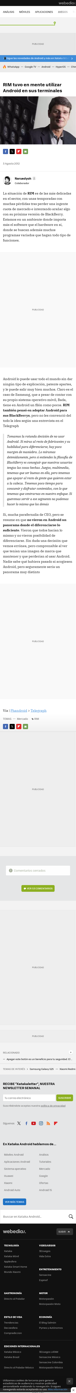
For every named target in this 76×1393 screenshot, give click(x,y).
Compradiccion (13, 1333)
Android (46, 66)
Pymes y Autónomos (51, 1327)
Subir (62, 1231)
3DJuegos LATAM (48, 1351)
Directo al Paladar (14, 1298)
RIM (36, 719)
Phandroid (19, 710)
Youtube (34, 1123)
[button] (25, 178)
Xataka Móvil (11, 1256)
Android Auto (12, 1190)
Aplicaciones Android (17, 1161)
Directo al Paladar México (19, 1367)
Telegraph (38, 710)
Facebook (5, 151)
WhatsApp (13, 66)
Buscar (71, 1216)
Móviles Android (14, 1154)
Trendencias (11, 1322)
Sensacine (45, 1275)
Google (43, 1176)
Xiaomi (8, 1183)
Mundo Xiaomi (12, 1272)
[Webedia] (67, 3)
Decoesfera (11, 1327)
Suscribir (64, 1098)
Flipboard (18, 151)
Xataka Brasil (11, 1357)
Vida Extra (45, 1256)
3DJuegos (44, 1251)
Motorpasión (46, 1298)
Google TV (30, 66)
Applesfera (10, 1261)
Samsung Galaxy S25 (42, 1069)
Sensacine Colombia (51, 1362)
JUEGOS (63, 12)
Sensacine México (49, 1357)
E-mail (25, 151)
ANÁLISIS (8, 12)
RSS (48, 1123)
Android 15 (45, 1190)
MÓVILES (24, 12)
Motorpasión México (51, 1367)
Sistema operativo (15, 1169)
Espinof (43, 1280)
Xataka (8, 1251)
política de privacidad (53, 1105)
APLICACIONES (44, 12)
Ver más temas (14, 1202)
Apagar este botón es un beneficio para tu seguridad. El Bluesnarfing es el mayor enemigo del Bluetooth (40, 1059)
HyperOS (61, 66)
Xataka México (12, 1351)
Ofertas (43, 1183)
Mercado (22, 719)
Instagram (41, 1123)
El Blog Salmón (47, 1322)
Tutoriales (45, 1161)
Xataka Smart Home (15, 1266)
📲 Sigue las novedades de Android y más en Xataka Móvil (36, 58)
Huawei (8, 1176)
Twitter (12, 151)
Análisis (44, 1154)
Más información (57, 1389)
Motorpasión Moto (50, 1304)
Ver (40, 888)
